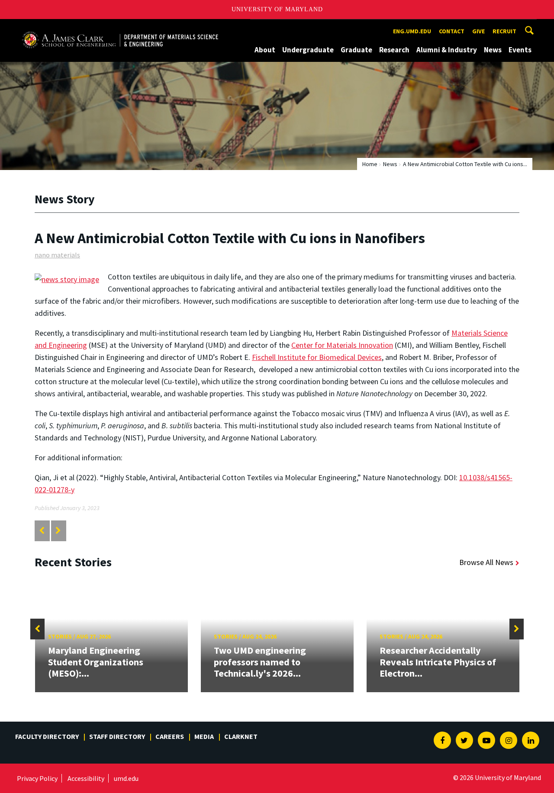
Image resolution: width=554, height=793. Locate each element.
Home (369, 164)
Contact (451, 31)
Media (204, 736)
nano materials (57, 254)
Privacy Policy (37, 778)
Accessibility (86, 778)
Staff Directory (117, 736)
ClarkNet (241, 736)
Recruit (504, 31)
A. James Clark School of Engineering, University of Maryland (120, 27)
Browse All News (486, 562)
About (264, 50)
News (493, 50)
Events (520, 50)
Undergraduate (308, 50)
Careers (169, 736)
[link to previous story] (42, 531)
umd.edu (126, 778)
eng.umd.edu (412, 31)
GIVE (478, 31)
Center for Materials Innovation (342, 345)
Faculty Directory (47, 736)
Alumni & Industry (446, 50)
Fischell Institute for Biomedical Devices (317, 357)
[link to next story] (58, 531)
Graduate (356, 50)
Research (394, 50)
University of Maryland (277, 9)
